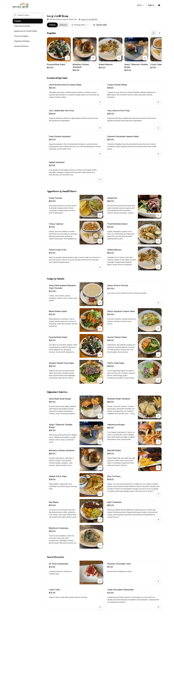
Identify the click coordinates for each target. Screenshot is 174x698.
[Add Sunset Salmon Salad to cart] (158, 354)
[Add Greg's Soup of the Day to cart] (158, 302)
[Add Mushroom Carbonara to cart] (100, 545)
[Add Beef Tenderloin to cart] (158, 519)
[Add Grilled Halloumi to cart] (119, 58)
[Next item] (159, 33)
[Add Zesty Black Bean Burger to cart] (100, 416)
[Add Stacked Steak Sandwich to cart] (158, 416)
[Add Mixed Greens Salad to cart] (100, 328)
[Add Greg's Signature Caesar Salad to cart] (158, 328)
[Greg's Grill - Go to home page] (20, 5)
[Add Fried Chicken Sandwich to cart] (100, 153)
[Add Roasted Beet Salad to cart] (67, 58)
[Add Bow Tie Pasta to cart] (158, 493)
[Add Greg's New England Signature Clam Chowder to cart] (100, 302)
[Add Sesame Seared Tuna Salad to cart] (100, 380)
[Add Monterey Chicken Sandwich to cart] (93, 58)
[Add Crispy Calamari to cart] (100, 241)
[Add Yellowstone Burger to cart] (158, 442)
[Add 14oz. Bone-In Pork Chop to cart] (158, 128)
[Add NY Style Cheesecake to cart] (100, 581)
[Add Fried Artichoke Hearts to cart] (158, 241)
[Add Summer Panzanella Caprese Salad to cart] (158, 153)
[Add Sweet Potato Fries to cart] (100, 267)
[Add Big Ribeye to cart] (100, 519)
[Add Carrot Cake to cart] (100, 607)
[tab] (52, 25)
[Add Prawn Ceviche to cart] (100, 215)
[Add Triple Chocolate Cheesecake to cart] (158, 607)
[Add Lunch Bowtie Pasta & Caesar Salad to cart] (100, 102)
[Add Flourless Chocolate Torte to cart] (158, 581)
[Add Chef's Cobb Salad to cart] (158, 380)
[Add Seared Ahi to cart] (158, 215)
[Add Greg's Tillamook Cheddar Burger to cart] (145, 58)
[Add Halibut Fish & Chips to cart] (100, 493)
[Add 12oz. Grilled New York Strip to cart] (100, 128)
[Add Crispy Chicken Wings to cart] (158, 102)
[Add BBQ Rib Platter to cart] (158, 467)
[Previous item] (153, 33)
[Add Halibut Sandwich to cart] (100, 179)
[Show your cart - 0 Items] (159, 5)
